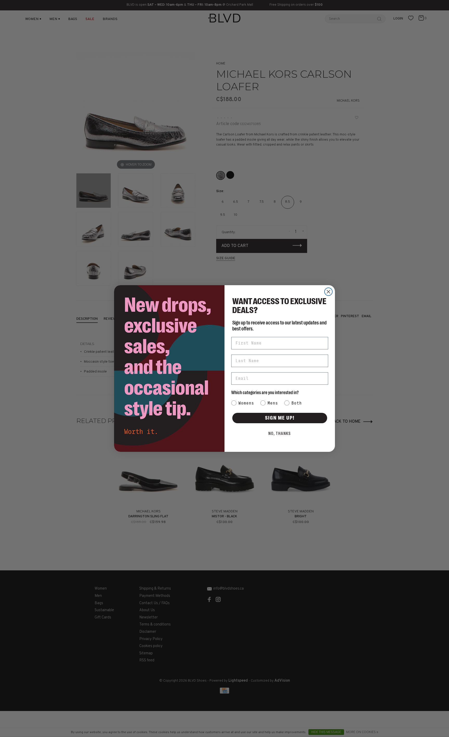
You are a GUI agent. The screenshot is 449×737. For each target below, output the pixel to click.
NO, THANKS (279, 433)
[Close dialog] (328, 292)
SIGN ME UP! (280, 418)
